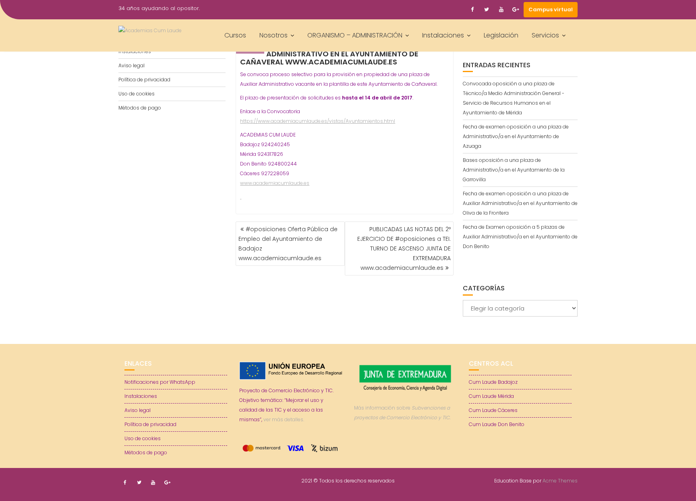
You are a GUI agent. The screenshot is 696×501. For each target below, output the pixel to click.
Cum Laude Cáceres (493, 410)
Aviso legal (131, 65)
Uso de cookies (136, 93)
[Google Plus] (515, 9)
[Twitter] (486, 9)
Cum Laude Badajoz (493, 382)
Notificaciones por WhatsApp (159, 382)
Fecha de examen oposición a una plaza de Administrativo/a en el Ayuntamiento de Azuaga (516, 136)
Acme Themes (560, 480)
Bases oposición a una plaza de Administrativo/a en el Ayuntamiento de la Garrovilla (514, 170)
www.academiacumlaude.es (274, 183)
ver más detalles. (283, 419)
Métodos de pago (139, 107)
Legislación (501, 35)
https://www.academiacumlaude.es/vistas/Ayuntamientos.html (317, 121)
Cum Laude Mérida (491, 396)
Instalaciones (443, 35)
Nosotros (273, 35)
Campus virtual (550, 9)
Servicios (545, 35)
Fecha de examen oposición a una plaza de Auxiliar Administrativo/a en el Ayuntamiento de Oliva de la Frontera (520, 203)
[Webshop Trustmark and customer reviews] (405, 445)
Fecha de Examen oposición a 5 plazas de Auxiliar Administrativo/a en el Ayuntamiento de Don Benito (520, 237)
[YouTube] (501, 9)
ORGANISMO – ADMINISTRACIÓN (354, 35)
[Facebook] (472, 9)
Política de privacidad (144, 79)
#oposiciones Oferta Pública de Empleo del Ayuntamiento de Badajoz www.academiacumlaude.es (288, 243)
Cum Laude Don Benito (496, 424)
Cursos (235, 35)
